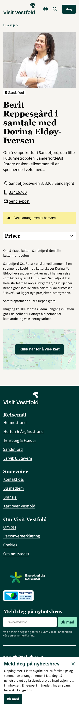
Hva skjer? (10, 25)
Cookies (10, 544)
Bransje (10, 497)
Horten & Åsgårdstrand (23, 431)
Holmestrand (15, 422)
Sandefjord (13, 449)
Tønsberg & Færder (19, 440)
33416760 (18, 192)
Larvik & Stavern (17, 458)
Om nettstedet (16, 553)
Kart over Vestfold (19, 506)
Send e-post (19, 201)
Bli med (67, 622)
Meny (69, 9)
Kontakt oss (13, 479)
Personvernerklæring (21, 536)
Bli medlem (13, 488)
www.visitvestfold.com (23, 656)
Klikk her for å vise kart (39, 349)
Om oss (9, 527)
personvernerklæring (21, 635)
